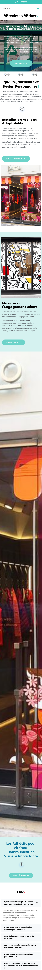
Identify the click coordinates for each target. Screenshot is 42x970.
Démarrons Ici (21, 63)
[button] (38, 9)
